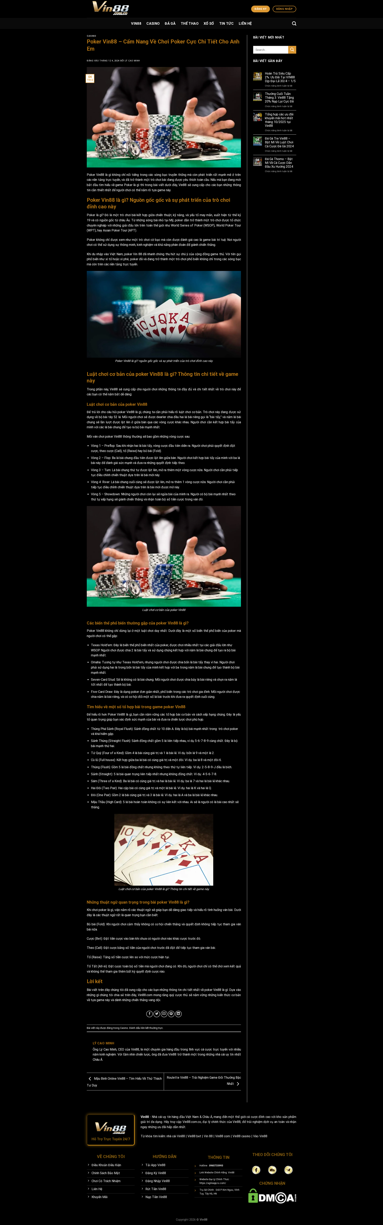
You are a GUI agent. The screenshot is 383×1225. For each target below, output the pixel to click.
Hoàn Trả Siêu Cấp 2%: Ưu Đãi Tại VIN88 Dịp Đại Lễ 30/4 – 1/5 (280, 77)
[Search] (294, 23)
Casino (153, 24)
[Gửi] (292, 50)
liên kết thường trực (152, 1027)
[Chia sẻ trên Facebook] (149, 1014)
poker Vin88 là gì (216, 990)
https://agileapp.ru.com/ (212, 1183)
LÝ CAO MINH (132, 60)
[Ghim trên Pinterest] (171, 1014)
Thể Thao (189, 24)
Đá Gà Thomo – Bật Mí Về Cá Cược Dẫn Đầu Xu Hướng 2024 (279, 162)
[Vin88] (156, 9)
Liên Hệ (245, 24)
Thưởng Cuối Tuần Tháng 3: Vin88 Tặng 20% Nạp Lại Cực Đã (279, 97)
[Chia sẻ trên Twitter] (156, 1014)
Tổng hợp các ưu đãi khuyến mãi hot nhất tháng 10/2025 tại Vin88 (279, 120)
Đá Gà (170, 24)
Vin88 (136, 24)
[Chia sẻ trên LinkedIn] (178, 1014)
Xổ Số (209, 24)
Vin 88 (137, 254)
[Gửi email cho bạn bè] (164, 1014)
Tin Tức (226, 24)
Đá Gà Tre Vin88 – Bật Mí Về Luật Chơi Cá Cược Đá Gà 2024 (279, 142)
